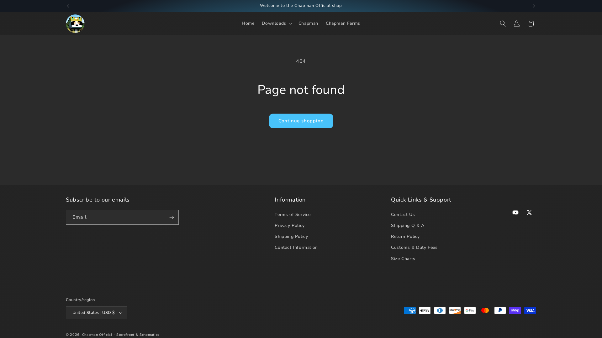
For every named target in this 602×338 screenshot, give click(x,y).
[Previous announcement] (68, 6)
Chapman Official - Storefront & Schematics (120, 334)
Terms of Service (293, 215)
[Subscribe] (171, 217)
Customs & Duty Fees (414, 247)
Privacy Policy (289, 225)
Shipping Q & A (407, 225)
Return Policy (405, 236)
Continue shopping (301, 121)
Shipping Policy (291, 236)
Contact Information (296, 247)
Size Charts (403, 259)
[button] (276, 23)
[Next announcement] (534, 6)
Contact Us (403, 215)
